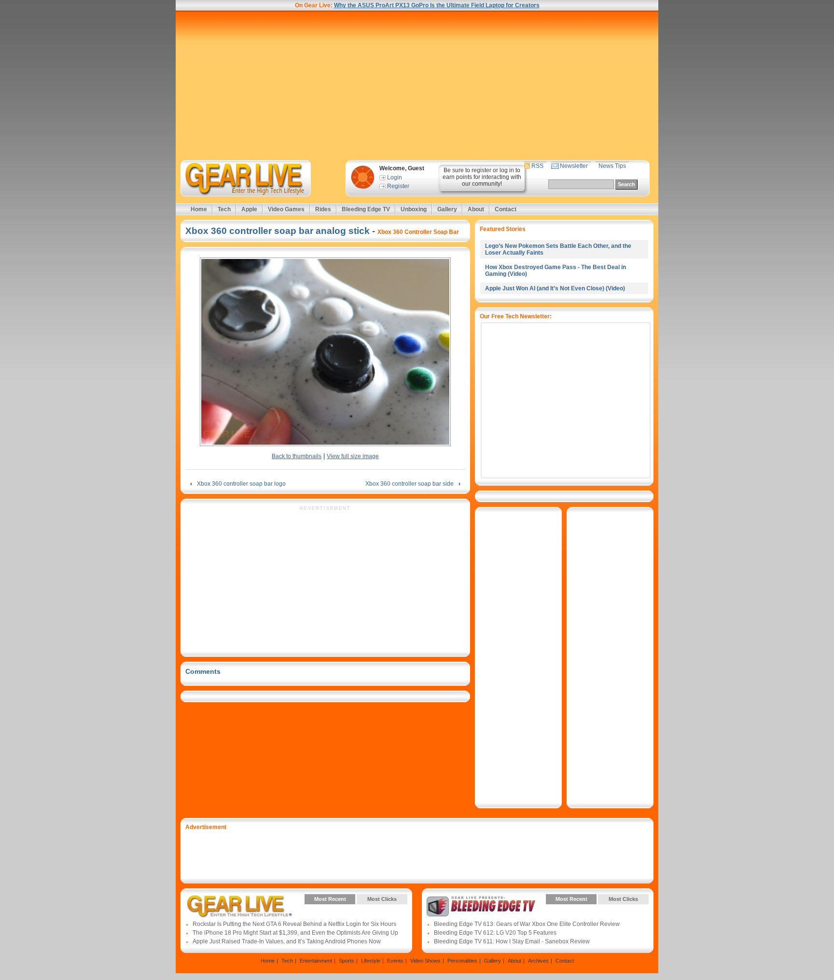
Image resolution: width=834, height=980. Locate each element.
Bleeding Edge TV (366, 209)
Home (199, 209)
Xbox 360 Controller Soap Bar (418, 232)
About (476, 209)
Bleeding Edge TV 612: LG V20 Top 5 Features (495, 932)
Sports (346, 961)
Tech (224, 209)
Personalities (462, 961)
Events (395, 961)
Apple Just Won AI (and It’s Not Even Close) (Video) (555, 288)
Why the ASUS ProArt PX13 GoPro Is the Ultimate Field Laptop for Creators (437, 5)
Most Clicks (382, 899)
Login (394, 177)
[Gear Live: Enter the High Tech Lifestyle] (258, 178)
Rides (323, 209)
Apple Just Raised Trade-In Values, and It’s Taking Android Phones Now (287, 941)
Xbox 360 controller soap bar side (409, 483)
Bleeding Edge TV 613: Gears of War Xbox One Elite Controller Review (527, 924)
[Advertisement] (417, 85)
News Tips (612, 166)
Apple (249, 209)
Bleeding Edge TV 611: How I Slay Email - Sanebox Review (512, 941)
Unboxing (414, 209)
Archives (538, 961)
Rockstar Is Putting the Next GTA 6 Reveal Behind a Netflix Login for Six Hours (294, 924)
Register (398, 186)
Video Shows (425, 961)
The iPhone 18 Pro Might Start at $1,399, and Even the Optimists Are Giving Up (295, 932)
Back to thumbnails (296, 456)
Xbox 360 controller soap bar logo (241, 483)
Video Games (286, 209)
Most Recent (330, 899)
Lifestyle (370, 961)
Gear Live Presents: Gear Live (239, 906)
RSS (537, 166)
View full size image (353, 456)
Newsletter (574, 166)
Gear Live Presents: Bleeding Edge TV (481, 906)
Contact (505, 209)
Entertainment (316, 961)
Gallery (447, 209)
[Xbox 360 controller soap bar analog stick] (325, 352)
